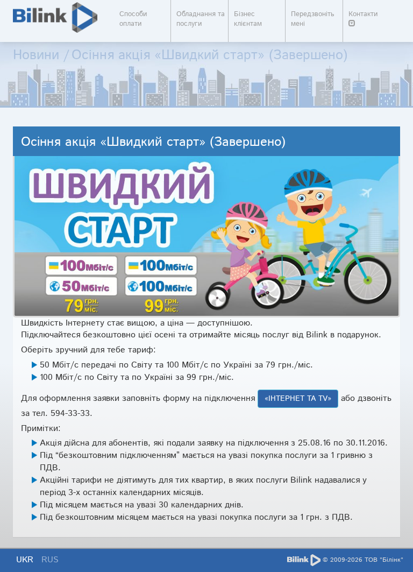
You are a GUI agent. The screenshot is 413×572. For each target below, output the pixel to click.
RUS (50, 560)
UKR (26, 560)
